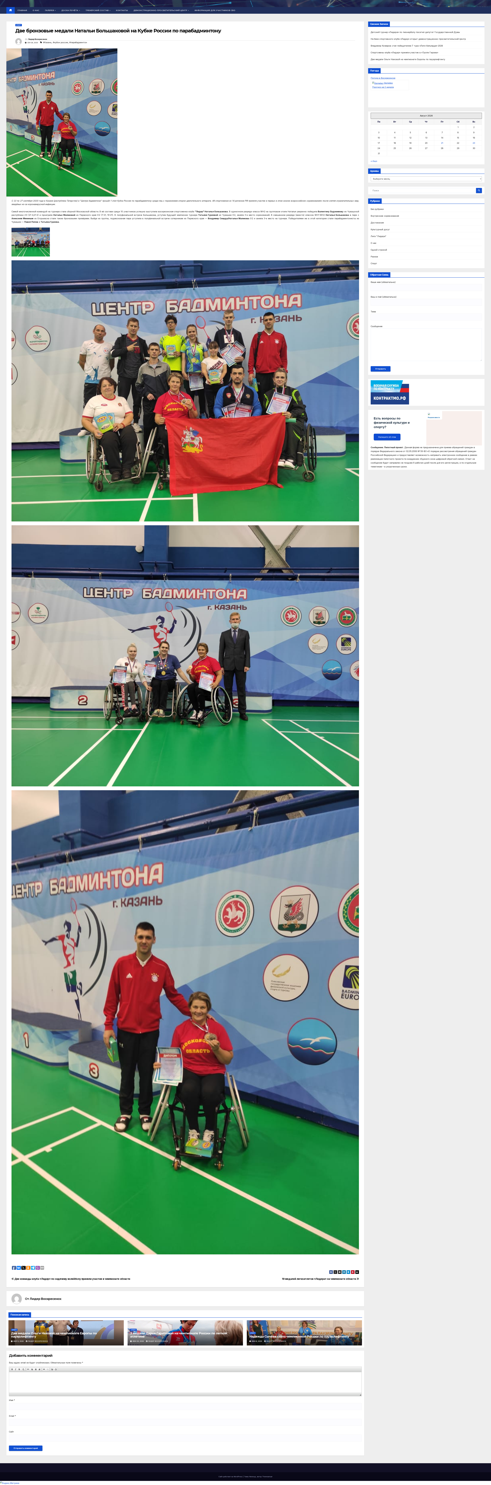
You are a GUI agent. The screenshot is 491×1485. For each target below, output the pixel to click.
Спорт (18, 25)
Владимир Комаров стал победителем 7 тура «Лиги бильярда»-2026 (407, 45)
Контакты (122, 10)
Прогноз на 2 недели (383, 87)
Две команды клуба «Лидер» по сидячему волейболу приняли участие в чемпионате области (72, 1278)
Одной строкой (379, 250)
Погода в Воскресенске (383, 78)
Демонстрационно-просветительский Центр (160, 10)
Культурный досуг (380, 229)
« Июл (374, 161)
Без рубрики (377, 209)
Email (12, 1416)
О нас (36, 10)
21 (442, 143)
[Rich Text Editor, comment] (185, 1382)
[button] (12, 1369)
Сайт (11, 1431)
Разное (374, 256)
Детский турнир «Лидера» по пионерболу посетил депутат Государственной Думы (415, 32)
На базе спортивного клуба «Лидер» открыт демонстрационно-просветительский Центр (418, 39)
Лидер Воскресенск (37, 39)
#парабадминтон (78, 42)
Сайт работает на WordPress (231, 1477)
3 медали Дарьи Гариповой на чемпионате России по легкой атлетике (178, 1334)
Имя (12, 1400)
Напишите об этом (387, 437)
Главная (22, 10)
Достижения (377, 222)
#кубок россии (60, 42)
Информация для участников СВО (215, 10)
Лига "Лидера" (378, 236)
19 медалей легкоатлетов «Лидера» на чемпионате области (319, 1278)
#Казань (47, 42)
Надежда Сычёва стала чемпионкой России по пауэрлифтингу (299, 1336)
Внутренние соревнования (385, 216)
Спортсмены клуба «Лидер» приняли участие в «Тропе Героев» (404, 52)
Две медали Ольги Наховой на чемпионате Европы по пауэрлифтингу (54, 1334)
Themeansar (267, 1477)
